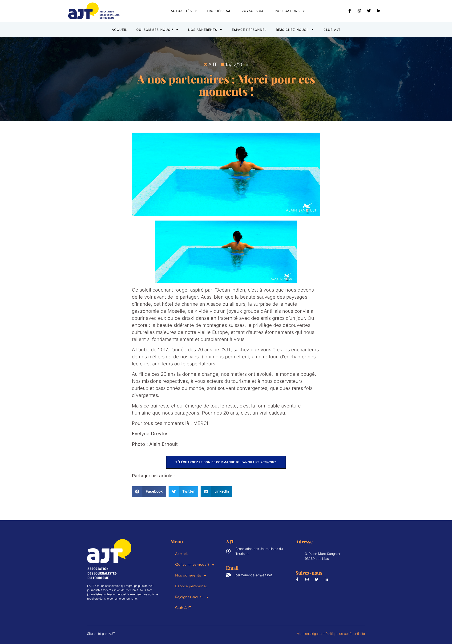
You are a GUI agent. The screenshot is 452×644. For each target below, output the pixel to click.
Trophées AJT (219, 11)
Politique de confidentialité (345, 634)
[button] (149, 491)
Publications (287, 11)
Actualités (181, 11)
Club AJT (331, 30)
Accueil (119, 30)
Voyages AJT (253, 11)
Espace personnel (249, 30)
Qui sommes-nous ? (154, 30)
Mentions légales (309, 634)
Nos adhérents (202, 30)
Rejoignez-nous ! (292, 30)
